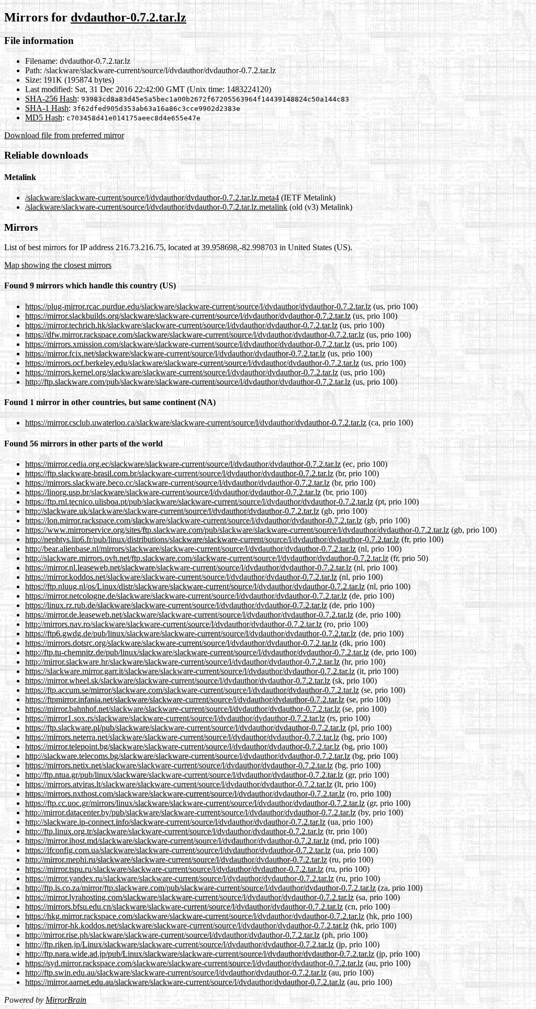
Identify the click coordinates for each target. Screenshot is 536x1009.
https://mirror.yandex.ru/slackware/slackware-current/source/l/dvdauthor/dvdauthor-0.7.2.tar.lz (179, 878)
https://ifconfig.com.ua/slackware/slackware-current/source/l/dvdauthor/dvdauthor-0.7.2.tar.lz (178, 850)
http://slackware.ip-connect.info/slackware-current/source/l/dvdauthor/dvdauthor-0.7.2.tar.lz (175, 821)
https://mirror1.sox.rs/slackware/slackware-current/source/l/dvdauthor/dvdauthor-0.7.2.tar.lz (175, 718)
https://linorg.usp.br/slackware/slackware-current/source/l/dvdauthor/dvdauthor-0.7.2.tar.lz (173, 492)
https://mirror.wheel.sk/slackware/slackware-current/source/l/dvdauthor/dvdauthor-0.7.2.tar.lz (177, 680)
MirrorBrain (66, 999)
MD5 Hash (43, 117)
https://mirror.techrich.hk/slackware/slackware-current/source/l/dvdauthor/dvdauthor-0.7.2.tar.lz (181, 325)
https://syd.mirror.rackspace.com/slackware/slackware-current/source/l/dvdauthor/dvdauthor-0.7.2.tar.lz (194, 963)
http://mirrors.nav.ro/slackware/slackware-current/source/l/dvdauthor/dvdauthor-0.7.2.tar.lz (173, 624)
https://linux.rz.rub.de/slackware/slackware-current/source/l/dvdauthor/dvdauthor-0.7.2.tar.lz (176, 605)
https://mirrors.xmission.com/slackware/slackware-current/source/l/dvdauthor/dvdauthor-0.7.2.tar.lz (187, 344)
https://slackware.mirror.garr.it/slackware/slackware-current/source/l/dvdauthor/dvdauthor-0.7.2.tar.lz (190, 671)
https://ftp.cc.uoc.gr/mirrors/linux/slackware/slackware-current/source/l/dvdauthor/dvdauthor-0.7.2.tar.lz (195, 803)
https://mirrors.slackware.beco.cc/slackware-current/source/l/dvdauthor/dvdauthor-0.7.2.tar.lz (177, 482)
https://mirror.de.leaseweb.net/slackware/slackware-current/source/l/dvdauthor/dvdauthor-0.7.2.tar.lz (189, 614)
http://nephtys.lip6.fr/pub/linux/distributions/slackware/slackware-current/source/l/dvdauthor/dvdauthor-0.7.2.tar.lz (212, 539)
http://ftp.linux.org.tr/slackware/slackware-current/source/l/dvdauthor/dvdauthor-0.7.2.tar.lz (174, 831)
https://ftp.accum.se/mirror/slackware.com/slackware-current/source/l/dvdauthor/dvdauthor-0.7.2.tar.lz (192, 690)
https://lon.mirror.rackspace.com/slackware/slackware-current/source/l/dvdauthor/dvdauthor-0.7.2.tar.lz (193, 520)
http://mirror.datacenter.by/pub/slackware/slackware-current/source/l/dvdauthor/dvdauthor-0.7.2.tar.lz (190, 812)
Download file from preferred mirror (64, 135)
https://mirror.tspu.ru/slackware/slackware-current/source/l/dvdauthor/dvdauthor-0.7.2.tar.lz (174, 869)
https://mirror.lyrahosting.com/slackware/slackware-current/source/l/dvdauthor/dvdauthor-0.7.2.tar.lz (189, 897)
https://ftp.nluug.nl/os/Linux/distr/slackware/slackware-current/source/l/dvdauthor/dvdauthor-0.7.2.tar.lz (195, 586)
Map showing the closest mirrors (57, 265)
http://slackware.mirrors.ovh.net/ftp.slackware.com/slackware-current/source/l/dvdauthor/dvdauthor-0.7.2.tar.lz (206, 558)
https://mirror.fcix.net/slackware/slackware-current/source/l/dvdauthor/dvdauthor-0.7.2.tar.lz (175, 353)
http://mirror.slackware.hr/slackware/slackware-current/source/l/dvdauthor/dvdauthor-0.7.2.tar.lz (182, 661)
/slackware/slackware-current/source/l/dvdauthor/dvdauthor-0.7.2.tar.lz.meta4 (152, 197)
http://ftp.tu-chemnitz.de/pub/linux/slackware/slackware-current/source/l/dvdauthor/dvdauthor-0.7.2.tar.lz (197, 652)
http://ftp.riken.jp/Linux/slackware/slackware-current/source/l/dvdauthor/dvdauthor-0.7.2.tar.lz (179, 944)
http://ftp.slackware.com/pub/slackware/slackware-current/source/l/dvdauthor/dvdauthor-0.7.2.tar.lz (188, 381)
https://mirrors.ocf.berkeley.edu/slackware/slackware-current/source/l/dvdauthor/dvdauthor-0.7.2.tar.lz (192, 362)
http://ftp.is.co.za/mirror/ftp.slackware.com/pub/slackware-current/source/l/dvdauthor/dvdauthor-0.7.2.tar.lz (200, 887)
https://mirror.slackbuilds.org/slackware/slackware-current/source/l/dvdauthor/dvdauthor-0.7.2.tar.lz (188, 315)
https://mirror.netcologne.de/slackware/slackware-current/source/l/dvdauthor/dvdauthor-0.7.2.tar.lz (186, 595)
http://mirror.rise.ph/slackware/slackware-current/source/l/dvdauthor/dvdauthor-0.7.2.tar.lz (172, 934)
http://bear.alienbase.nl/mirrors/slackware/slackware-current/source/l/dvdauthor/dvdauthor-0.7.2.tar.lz (190, 548)
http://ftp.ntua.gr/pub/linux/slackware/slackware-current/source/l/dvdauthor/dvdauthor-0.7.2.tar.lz (184, 774)
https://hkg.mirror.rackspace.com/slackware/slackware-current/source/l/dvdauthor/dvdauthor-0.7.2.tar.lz (194, 916)
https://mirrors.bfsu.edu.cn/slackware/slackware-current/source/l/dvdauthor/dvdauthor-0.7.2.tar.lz (184, 906)
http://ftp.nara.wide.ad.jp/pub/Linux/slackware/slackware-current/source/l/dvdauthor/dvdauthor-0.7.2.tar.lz (199, 953)
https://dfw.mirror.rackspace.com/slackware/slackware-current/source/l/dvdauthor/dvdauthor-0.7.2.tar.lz (194, 334)
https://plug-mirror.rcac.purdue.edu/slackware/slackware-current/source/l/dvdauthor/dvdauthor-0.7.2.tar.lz (198, 306)
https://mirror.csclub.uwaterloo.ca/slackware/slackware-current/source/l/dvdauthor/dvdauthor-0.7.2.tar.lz (195, 422)
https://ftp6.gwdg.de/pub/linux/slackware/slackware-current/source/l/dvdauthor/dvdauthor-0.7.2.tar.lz (190, 633)
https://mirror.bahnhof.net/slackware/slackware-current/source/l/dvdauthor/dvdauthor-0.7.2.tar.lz (182, 708)
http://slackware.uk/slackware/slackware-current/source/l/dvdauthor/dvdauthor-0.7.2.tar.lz (172, 511)
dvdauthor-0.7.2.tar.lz (128, 17)
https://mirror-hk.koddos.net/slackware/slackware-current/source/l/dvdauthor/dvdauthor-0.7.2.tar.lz (187, 925)
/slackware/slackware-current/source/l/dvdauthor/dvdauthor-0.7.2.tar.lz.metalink (156, 207)
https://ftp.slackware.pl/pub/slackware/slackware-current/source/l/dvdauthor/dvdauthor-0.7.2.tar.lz (185, 727)
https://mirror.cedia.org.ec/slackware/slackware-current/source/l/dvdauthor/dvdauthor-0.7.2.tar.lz (183, 463)
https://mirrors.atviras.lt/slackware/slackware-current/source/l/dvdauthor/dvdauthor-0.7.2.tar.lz (178, 784)
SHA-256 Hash (51, 98)
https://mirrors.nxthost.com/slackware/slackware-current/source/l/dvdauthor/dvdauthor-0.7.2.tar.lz (185, 793)
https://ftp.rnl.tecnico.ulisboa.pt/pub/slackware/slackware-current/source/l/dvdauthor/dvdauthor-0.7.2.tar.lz (199, 501)
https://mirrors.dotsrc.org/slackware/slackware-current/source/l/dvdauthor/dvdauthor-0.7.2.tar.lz (181, 642)
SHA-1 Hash (47, 108)
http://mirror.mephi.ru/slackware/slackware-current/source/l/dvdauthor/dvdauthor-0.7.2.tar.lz (176, 859)
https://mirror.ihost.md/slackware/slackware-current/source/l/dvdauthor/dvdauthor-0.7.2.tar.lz (177, 840)
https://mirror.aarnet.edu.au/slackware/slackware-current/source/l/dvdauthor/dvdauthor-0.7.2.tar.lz (185, 982)
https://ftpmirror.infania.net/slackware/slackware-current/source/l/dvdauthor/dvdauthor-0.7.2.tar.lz (184, 699)
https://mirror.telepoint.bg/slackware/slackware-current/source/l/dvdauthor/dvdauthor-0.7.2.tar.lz (182, 746)
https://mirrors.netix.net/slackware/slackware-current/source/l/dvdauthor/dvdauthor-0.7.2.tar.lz (179, 765)
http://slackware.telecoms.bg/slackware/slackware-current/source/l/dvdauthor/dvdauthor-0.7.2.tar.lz (187, 756)
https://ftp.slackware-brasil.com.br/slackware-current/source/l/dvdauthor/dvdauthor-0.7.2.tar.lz (179, 473)
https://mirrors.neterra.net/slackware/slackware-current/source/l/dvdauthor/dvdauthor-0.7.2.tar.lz (182, 737)
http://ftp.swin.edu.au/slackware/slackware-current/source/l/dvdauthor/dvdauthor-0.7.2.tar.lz (176, 972)
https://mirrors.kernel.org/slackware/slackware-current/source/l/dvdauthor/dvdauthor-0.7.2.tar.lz (181, 372)
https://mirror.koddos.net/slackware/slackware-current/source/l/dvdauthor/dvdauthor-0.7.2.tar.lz (181, 577)
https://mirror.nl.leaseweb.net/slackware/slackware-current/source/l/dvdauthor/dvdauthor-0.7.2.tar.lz (188, 567)
